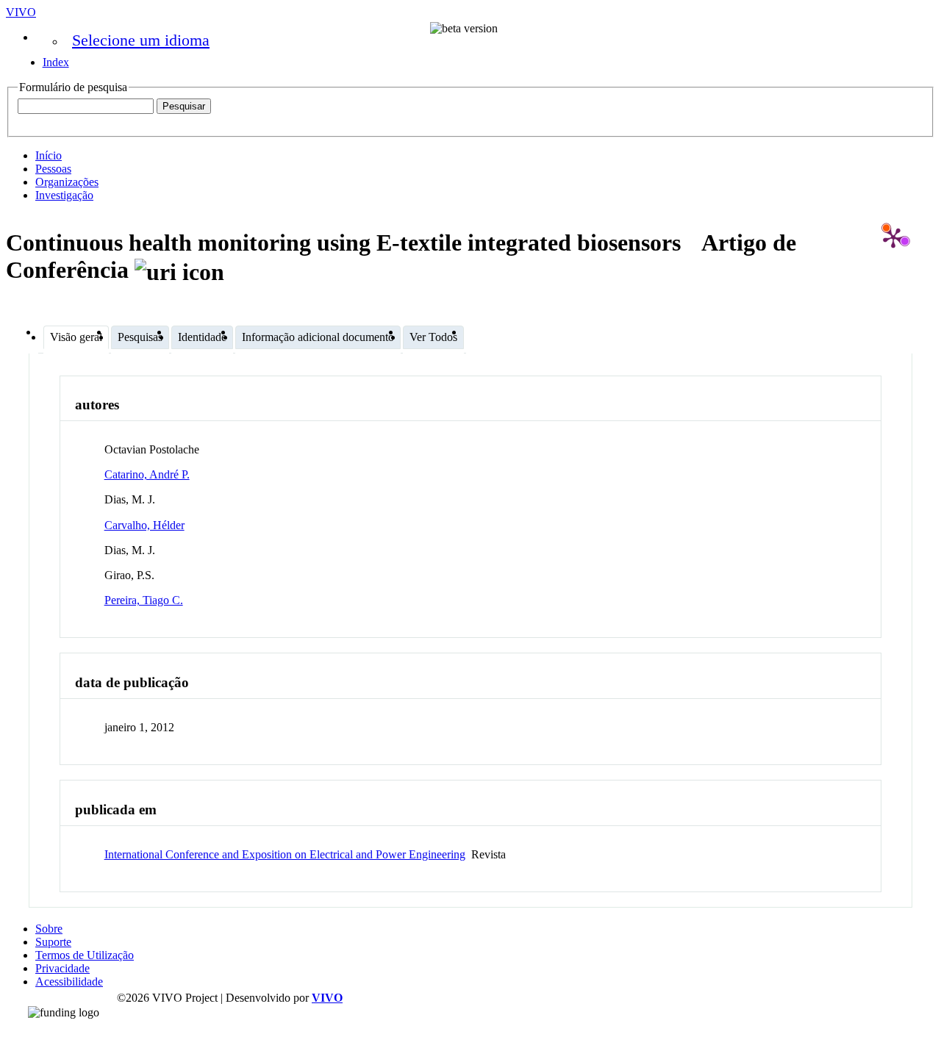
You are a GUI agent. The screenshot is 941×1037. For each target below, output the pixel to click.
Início (48, 155)
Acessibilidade (69, 981)
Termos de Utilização (84, 955)
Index (56, 62)
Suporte (53, 942)
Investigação (64, 195)
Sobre (48, 928)
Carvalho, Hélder (144, 525)
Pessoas (53, 168)
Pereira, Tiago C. (143, 600)
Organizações (67, 182)
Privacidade (62, 968)
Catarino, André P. (147, 474)
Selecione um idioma (141, 40)
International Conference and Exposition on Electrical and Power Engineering (284, 854)
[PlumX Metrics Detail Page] (893, 237)
